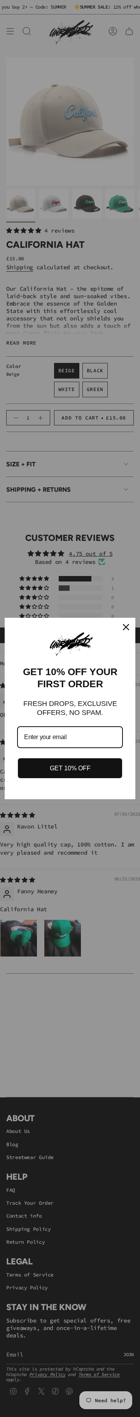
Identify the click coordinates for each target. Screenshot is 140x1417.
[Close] (126, 627)
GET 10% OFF (70, 768)
